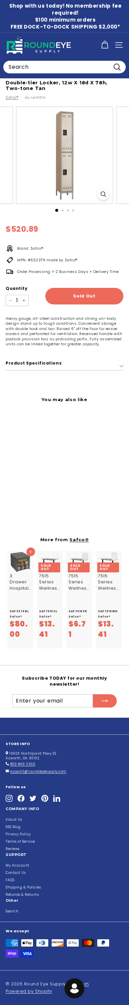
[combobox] (64, 67)
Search (12, 911)
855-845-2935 (22, 764)
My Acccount (17, 865)
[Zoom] (103, 194)
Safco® (12, 97)
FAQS (10, 880)
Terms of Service (20, 841)
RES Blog (13, 826)
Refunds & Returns (22, 894)
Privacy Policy (18, 834)
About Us (14, 819)
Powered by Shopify (29, 991)
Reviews (13, 848)
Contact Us (16, 872)
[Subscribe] (105, 701)
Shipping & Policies (23, 887)
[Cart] (104, 45)
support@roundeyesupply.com (38, 771)
